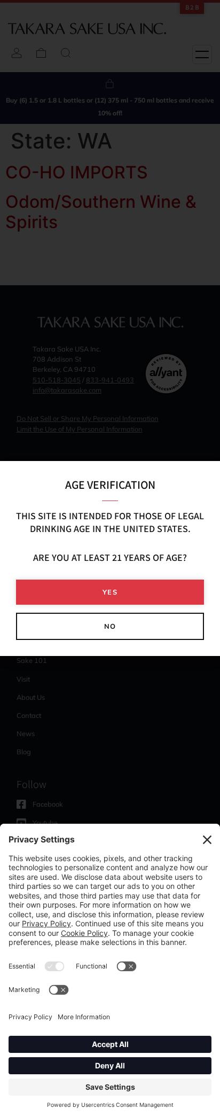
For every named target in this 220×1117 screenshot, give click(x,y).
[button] (110, 592)
